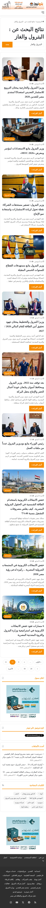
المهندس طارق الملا (36, 798)
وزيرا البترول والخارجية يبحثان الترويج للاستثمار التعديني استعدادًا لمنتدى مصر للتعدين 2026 (24, 92)
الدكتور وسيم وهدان (28, 794)
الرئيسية (39, 22)
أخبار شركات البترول (18, 884)
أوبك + (40, 794)
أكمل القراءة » (36, 113)
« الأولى (38, 662)
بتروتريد (40, 802)
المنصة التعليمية (29, 875)
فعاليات (6, 884)
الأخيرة (10, 669)
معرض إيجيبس (36, 888)
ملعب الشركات (27, 879)
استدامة (37, 871)
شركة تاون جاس (37, 807)
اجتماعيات (6, 875)
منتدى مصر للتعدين (22, 888)
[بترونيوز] (23, 5)
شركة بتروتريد (19, 802)
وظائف (17, 879)
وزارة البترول (9, 888)
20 (31, 669)
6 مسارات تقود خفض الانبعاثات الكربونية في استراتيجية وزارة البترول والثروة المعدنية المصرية (24, 630)
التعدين (30, 871)
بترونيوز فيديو (17, 892)
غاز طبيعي (39, 875)
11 (6, 662)
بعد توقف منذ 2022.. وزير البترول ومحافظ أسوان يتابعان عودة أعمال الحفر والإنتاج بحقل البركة (25, 387)
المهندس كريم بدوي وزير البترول (15, 798)
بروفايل (39, 884)
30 (25, 669)
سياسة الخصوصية (16, 857)
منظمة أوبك (24, 807)
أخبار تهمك (37, 879)
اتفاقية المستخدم (30, 857)
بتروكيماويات (21, 871)
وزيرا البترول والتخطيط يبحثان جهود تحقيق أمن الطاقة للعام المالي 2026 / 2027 (24, 326)
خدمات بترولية (11, 871)
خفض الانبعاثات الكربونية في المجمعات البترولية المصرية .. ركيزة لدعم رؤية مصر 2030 (23, 570)
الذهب (17, 794)
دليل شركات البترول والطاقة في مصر (23, 896)
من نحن (41, 857)
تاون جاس (30, 802)
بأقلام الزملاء (9, 879)
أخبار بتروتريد (28, 892)
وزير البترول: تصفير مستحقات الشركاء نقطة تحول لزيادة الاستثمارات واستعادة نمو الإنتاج (23, 209)
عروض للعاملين (17, 875)
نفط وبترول (31, 884)
